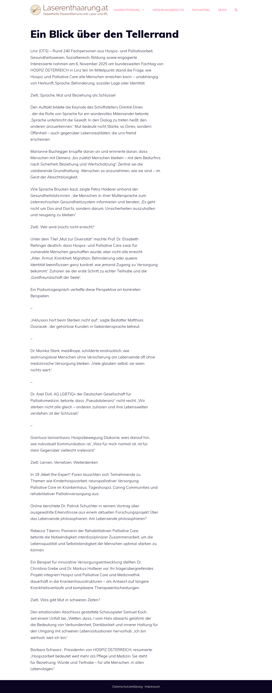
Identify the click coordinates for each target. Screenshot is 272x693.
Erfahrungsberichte (168, 10)
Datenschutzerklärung (127, 686)
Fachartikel (201, 10)
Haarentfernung (127, 10)
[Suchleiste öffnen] (236, 10)
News (222, 10)
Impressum (152, 686)
